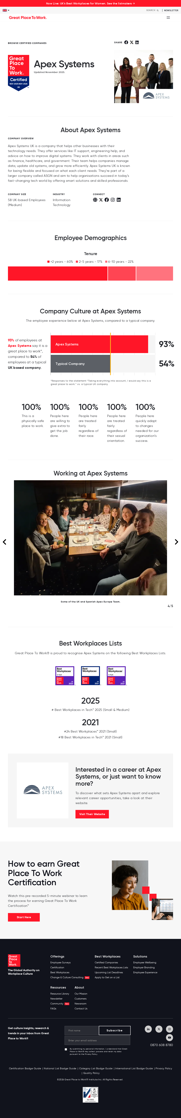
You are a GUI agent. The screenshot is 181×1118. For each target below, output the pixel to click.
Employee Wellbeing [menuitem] (144, 962)
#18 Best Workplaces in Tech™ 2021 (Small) (90, 737)
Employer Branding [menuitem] (144, 967)
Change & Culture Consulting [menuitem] (69, 977)
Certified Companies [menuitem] (106, 962)
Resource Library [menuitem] (59, 993)
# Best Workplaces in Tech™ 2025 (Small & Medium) (90, 710)
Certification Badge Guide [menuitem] (25, 1068)
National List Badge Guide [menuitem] (60, 1068)
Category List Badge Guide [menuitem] (96, 1068)
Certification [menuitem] (57, 967)
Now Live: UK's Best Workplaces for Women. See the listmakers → (90, 3)
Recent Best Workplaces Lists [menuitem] (111, 967)
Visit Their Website (92, 814)
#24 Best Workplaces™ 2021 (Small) (90, 731)
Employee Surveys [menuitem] (60, 962)
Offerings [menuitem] (57, 956)
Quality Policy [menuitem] (91, 1073)
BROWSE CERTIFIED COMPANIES (27, 43)
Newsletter (171, 10)
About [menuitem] (79, 987)
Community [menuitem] (59, 1003)
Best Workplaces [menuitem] (59, 972)
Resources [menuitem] (58, 987)
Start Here (24, 917)
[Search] (158, 10)
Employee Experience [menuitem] (145, 972)
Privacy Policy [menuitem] (164, 1068)
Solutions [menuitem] (140, 956)
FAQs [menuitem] (53, 1008)
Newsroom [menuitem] (80, 1003)
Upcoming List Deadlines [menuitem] (109, 972)
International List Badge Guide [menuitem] (134, 1068)
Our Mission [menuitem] (81, 993)
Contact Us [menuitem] (81, 1008)
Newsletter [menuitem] (56, 998)
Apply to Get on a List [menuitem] (107, 977)
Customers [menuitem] (80, 998)
